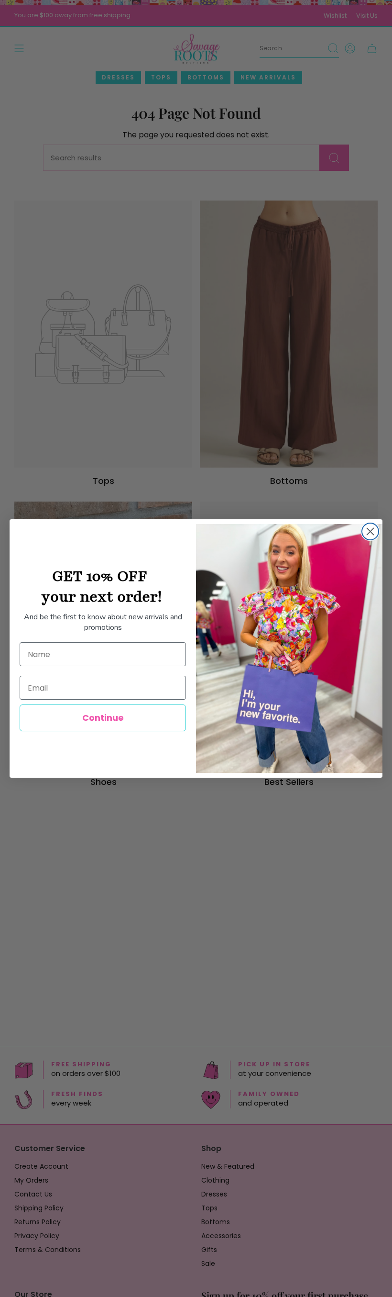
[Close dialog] (370, 531)
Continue (103, 718)
